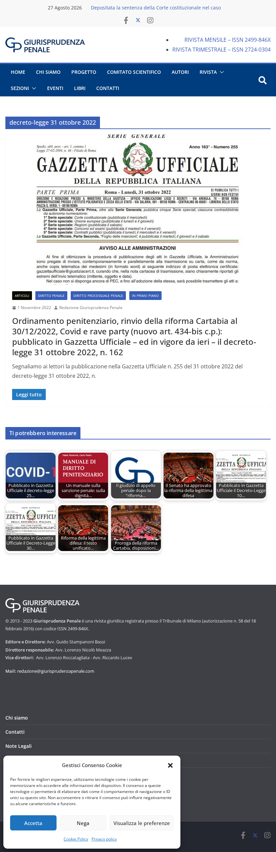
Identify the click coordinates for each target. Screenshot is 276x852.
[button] (170, 765)
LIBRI (79, 88)
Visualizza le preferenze (141, 823)
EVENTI (55, 88)
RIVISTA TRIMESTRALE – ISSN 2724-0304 (221, 49)
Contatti (15, 732)
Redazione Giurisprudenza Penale (91, 307)
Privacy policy (104, 839)
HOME (18, 72)
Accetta (33, 823)
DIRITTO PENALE (51, 295)
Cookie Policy (76, 839)
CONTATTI (107, 88)
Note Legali (18, 746)
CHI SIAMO (48, 72)
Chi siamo (16, 717)
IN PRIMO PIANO (145, 295)
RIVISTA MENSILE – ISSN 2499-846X (227, 39)
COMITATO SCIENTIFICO (134, 72)
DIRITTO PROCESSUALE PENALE (98, 295)
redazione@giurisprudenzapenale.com (55, 671)
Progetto (83, 72)
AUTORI (180, 72)
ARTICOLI (22, 295)
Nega (83, 823)
